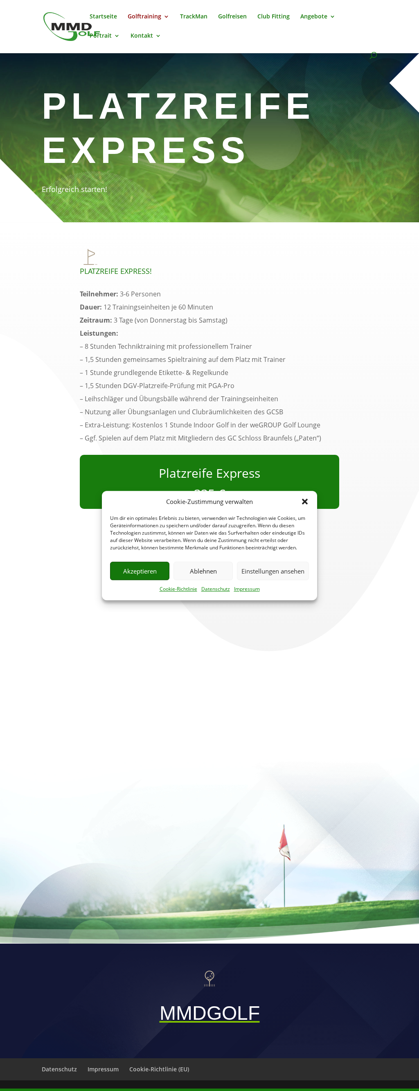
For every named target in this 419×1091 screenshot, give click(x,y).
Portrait (101, 36)
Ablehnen (203, 571)
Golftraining (144, 17)
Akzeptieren (140, 571)
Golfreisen (232, 17)
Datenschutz (215, 589)
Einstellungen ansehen (272, 571)
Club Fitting (273, 17)
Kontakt (142, 36)
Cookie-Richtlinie (178, 589)
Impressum (247, 589)
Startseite (103, 17)
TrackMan (193, 17)
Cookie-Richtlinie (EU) (159, 1069)
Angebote (313, 17)
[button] (305, 502)
